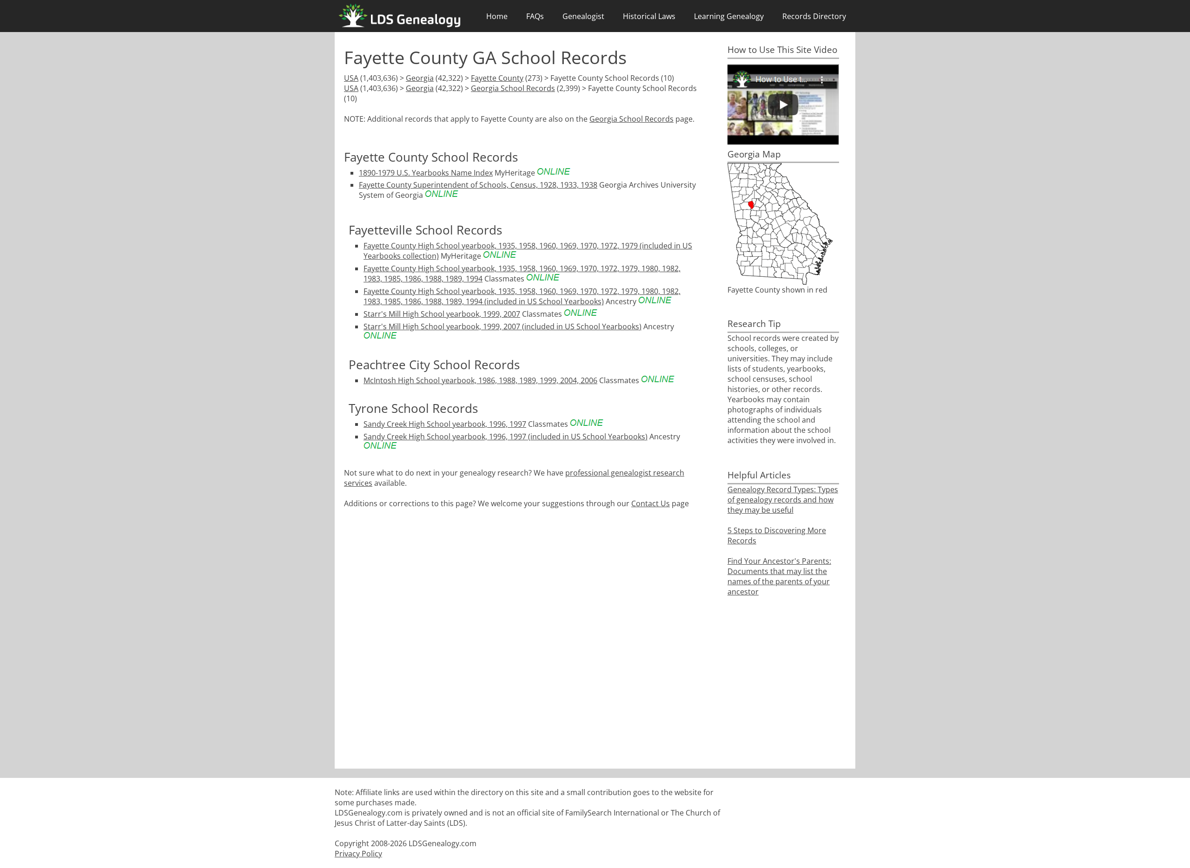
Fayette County (497, 78)
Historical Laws (649, 16)
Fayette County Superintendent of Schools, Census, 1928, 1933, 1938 (478, 185)
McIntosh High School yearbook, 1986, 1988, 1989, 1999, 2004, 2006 (480, 380)
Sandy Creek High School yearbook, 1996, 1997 (445, 424)
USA (351, 78)
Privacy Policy (358, 853)
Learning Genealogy (729, 16)
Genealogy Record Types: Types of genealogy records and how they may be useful (782, 499)
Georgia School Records (513, 88)
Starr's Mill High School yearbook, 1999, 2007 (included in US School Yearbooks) (502, 326)
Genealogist (583, 16)
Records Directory (814, 16)
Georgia (420, 78)
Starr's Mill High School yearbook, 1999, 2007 (442, 314)
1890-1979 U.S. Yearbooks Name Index (426, 173)
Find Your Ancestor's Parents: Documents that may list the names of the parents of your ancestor (779, 576)
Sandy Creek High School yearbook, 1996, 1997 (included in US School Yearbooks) (506, 436)
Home (497, 16)
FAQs (535, 16)
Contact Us (650, 503)
